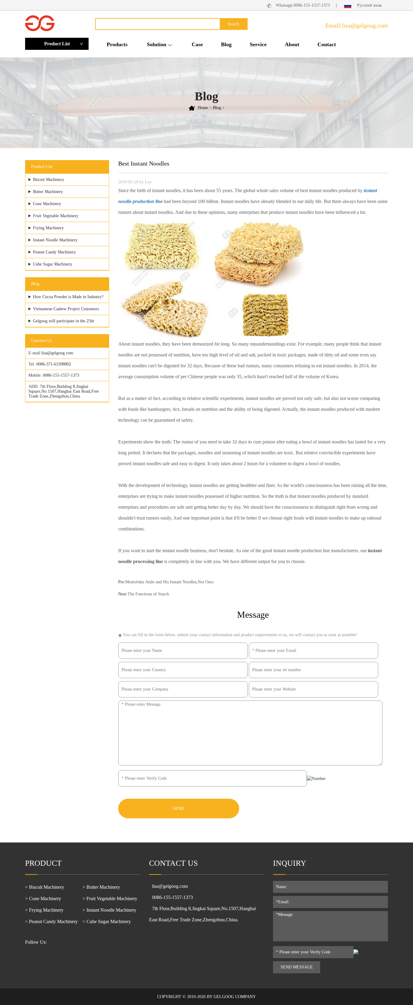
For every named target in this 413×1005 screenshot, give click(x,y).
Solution (156, 44)
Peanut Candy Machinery (54, 252)
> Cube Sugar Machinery (107, 921)
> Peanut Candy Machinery (51, 921)
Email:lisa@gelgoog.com (356, 25)
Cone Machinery (47, 203)
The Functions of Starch (148, 594)
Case (197, 44)
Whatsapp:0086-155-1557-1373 (303, 5)
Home (203, 107)
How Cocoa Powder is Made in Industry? (68, 297)
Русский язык (369, 5)
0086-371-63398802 (53, 364)
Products (117, 44)
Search (233, 24)
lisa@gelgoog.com (57, 353)
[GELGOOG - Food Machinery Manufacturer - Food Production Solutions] (39, 23)
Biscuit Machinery (48, 179)
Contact (326, 44)
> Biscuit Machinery (44, 887)
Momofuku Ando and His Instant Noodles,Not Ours (169, 582)
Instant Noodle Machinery (55, 240)
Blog (226, 44)
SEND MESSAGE (297, 967)
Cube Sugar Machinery (52, 264)
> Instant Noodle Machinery (109, 910)
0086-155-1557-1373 (61, 375)
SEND (178, 808)
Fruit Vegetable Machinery (55, 216)
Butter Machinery (48, 191)
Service (258, 44)
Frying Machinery (48, 228)
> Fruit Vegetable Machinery (110, 898)
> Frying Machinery (44, 910)
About (292, 44)
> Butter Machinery (101, 887)
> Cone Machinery (43, 898)
